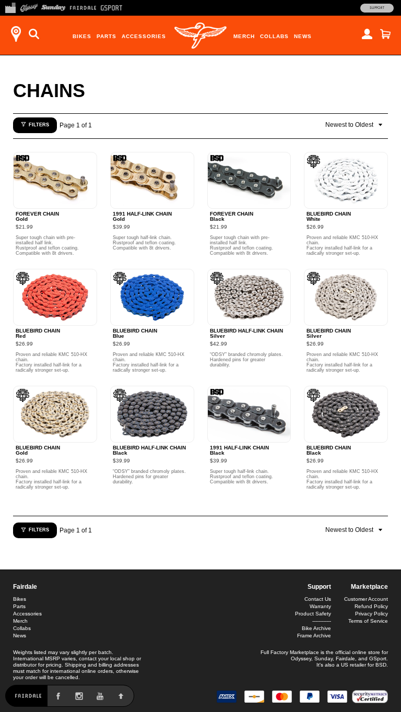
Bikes (82, 36)
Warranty (320, 606)
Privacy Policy (371, 613)
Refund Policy (371, 606)
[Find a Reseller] (15, 34)
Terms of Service (368, 621)
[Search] (33, 34)
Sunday (323, 658)
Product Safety (313, 613)
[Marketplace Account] (367, 34)
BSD (380, 665)
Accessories (144, 36)
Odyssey (301, 658)
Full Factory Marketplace (290, 652)
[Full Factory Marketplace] (10, 6)
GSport (377, 658)
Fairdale (25, 586)
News (303, 36)
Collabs (274, 36)
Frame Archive (314, 635)
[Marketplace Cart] (385, 34)
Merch (244, 36)
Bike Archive (316, 628)
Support (377, 8)
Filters (39, 124)
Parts (106, 36)
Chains (49, 90)
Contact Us (317, 599)
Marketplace (369, 586)
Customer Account (366, 599)
